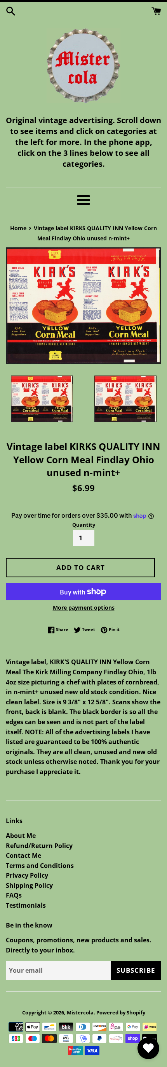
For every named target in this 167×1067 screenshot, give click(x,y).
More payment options (84, 607)
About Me (21, 835)
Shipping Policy (29, 885)
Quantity (83, 524)
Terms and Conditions (40, 865)
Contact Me (23, 855)
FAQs (14, 895)
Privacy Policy (27, 875)
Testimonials (26, 905)
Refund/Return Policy (39, 845)
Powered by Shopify (120, 1012)
